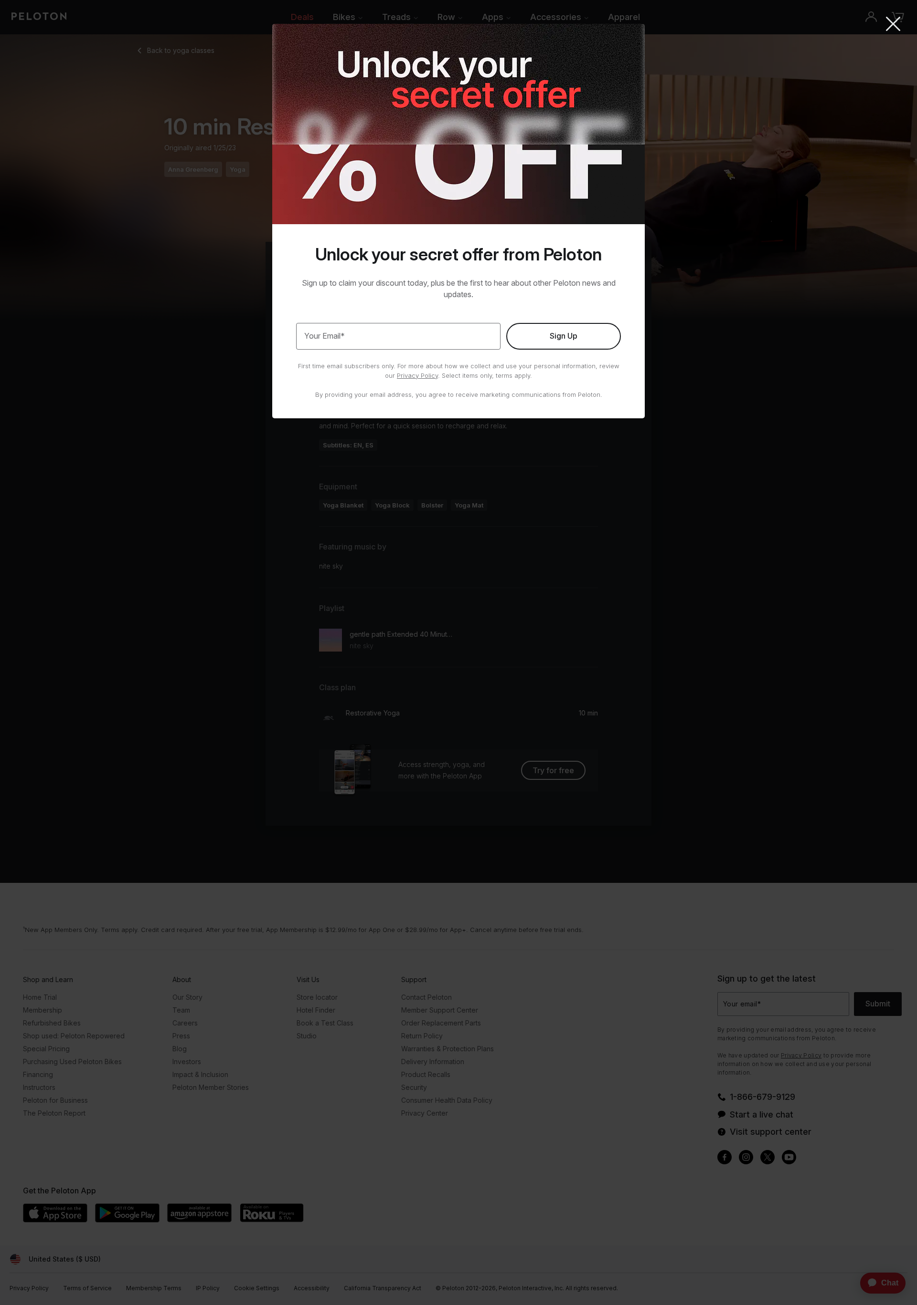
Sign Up (563, 336)
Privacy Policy (417, 375)
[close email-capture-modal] (893, 25)
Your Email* (324, 336)
